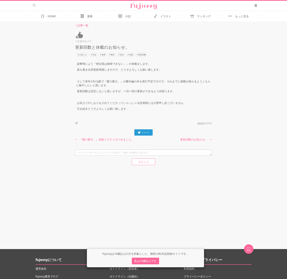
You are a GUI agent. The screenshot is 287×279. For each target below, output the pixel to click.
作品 (94, 54)
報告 (113, 54)
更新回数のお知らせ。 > (196, 139)
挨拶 (103, 54)
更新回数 (142, 54)
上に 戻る (249, 249)
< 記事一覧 (81, 25)
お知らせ (83, 54)
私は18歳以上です (145, 261)
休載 (131, 54)
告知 (122, 54)
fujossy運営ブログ (47, 276)
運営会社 (41, 268)
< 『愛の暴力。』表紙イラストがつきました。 (104, 139)
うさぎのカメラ (83, 41)
